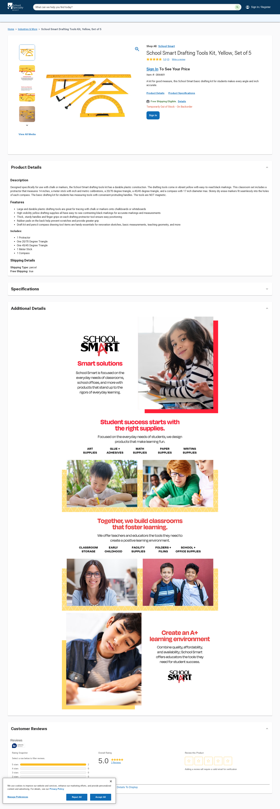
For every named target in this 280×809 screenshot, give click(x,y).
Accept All (100, 797)
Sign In (152, 69)
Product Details (155, 93)
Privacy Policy (57, 789)
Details (182, 101)
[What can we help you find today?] (237, 7)
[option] (27, 54)
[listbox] (27, 85)
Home (11, 29)
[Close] (110, 781)
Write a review (178, 59)
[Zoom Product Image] (137, 49)
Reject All (77, 797)
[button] (258, 7)
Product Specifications (181, 93)
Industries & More (27, 29)
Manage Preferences (17, 797)
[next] (27, 125)
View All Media (27, 134)
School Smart (166, 46)
